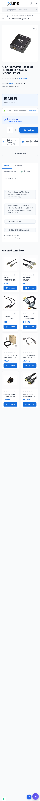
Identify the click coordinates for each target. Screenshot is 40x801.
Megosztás (21, 153)
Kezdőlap (5, 16)
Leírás (6, 165)
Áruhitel (26, 171)
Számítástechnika (18, 16)
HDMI (3, 19)
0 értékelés (23, 78)
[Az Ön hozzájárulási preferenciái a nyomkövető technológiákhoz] (4, 799)
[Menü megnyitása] (3, 4)
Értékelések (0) (10, 171)
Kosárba (12, 288)
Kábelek (30, 16)
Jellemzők (18, 165)
